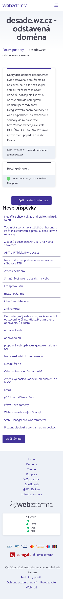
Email (7, 389)
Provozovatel (48, 582)
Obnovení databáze (16, 301)
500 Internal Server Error (19, 397)
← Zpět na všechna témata (31, 200)
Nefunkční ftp (12, 364)
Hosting (31, 459)
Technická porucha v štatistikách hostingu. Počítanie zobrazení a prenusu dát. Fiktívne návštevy (30, 231)
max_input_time (14, 293)
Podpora (31, 474)
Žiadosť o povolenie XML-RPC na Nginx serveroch (28, 243)
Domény (31, 464)
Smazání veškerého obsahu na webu (26, 278)
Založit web (32, 484)
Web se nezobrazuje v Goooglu (23, 412)
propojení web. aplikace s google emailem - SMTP (30, 347)
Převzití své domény (16, 405)
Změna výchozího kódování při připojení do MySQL (30, 381)
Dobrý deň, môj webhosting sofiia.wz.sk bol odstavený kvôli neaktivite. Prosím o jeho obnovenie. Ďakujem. (30, 320)
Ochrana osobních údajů (22, 582)
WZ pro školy (31, 479)
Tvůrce (31, 469)
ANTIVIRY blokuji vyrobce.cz (21, 252)
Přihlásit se (32, 489)
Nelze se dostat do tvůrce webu (23, 356)
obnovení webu (13, 330)
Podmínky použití (31, 577)
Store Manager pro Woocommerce (25, 420)
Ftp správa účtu (13, 286)
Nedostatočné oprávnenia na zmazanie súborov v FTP (28, 262)
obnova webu (12, 338)
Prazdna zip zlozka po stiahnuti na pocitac (30, 427)
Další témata (14, 438)
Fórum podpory (13, 50)
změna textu (12, 308)
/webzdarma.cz (32, 494)
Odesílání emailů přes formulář (23, 371)
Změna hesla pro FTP (17, 271)
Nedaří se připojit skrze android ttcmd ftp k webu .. (30, 218)
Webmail (31, 587)
